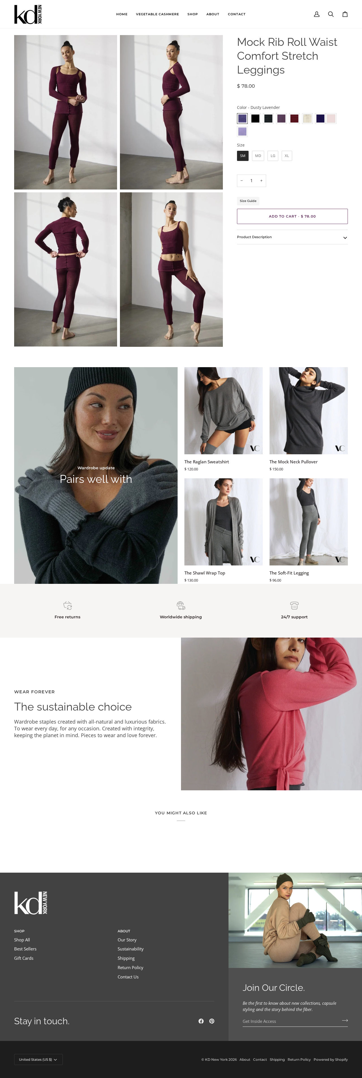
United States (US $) (35, 1059)
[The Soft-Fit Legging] (309, 521)
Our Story (127, 940)
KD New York (216, 1059)
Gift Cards (23, 958)
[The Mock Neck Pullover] (309, 410)
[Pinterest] (211, 1021)
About (245, 1059)
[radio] (242, 118)
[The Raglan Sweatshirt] (223, 410)
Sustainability (131, 949)
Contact (260, 1059)
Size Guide (248, 201)
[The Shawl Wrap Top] (223, 521)
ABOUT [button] (124, 931)
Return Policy (130, 967)
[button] (158, 14)
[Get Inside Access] (343, 1020)
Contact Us (128, 977)
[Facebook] (201, 1021)
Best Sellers (25, 949)
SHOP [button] (19, 931)
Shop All (22, 940)
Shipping (126, 958)
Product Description (254, 237)
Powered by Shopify (331, 1059)
